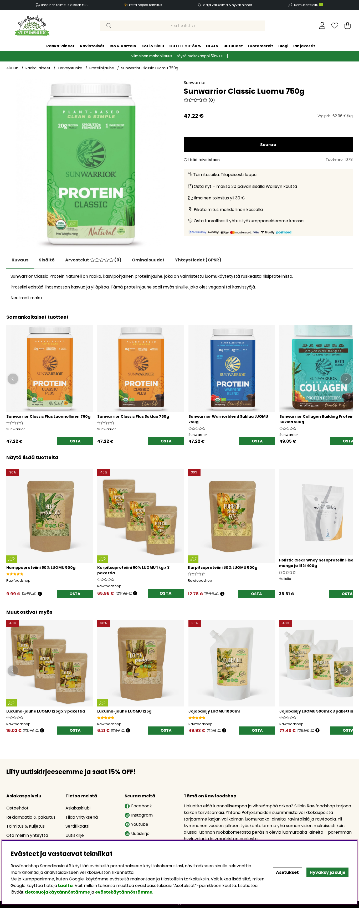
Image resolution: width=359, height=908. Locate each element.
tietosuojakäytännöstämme (57, 892)
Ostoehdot (17, 808)
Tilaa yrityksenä (81, 817)
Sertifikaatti (77, 826)
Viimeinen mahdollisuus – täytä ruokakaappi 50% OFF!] (179, 55)
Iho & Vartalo (123, 45)
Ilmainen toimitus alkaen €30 (65, 5)
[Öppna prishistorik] (42, 730)
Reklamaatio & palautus (30, 817)
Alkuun (12, 68)
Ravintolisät (92, 45)
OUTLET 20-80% (185, 45)
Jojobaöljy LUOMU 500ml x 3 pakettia (316, 711)
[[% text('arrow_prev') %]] (11, 526)
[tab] (47, 260)
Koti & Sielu (152, 45)
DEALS (212, 45)
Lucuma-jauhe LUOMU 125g (124, 711)
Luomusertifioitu (306, 5)
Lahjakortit (304, 45)
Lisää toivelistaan (203, 159)
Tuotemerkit (260, 45)
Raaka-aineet (60, 45)
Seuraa (268, 145)
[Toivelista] (334, 25)
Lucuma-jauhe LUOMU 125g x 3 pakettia (45, 711)
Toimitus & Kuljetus (25, 826)
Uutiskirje (74, 835)
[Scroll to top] (179, 904)
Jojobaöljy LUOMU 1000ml (214, 711)
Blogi (283, 45)
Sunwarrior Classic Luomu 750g (149, 68)
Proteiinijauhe (101, 68)
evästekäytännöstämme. (124, 892)
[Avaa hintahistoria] (40, 594)
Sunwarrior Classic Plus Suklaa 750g (133, 416)
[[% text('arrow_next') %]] (348, 526)
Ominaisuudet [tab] (148, 260)
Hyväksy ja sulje (327, 872)
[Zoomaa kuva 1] (90, 163)
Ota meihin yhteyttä (27, 835)
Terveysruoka (70, 68)
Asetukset (287, 872)
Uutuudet (233, 45)
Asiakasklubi (77, 808)
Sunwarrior (195, 83)
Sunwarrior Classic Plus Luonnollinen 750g (48, 416)
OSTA (166, 593)
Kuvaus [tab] (20, 260)
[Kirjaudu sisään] (322, 25)
